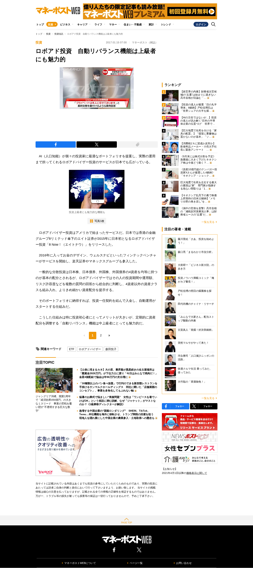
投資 (50, 24)
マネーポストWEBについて (80, 563)
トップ (40, 24)
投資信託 (58, 34)
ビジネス (65, 24)
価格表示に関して (196, 472)
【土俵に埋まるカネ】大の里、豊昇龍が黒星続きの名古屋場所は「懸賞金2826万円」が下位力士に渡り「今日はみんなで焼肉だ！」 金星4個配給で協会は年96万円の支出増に (119, 373)
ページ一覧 (136, 563)
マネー (113, 24)
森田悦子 (110, 349)
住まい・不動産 (133, 24)
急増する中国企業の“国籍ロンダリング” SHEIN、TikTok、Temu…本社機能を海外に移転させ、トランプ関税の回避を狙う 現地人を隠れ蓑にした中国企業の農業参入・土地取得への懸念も (117, 414)
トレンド (166, 24)
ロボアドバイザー (90, 349)
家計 (151, 24)
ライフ (98, 24)
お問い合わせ (184, 563)
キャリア (82, 24)
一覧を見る (208, 222)
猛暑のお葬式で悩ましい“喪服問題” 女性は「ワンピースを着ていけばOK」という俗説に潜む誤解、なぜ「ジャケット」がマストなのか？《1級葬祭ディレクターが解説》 (118, 401)
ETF (71, 349)
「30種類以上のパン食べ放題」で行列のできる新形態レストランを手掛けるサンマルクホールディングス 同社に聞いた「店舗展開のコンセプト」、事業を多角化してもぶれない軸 (118, 387)
